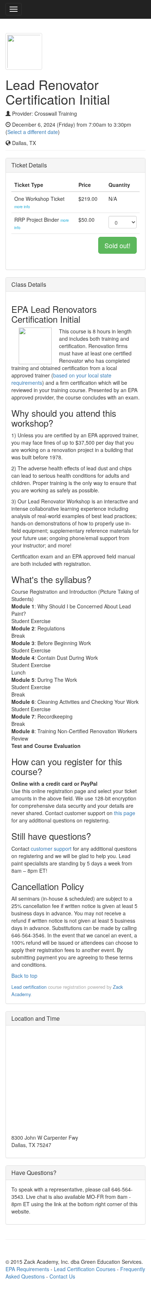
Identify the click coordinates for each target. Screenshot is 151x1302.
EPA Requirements (27, 1269)
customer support (51, 848)
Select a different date (32, 131)
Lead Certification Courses (84, 1269)
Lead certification (29, 986)
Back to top (24, 975)
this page (124, 813)
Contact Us (62, 1276)
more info (22, 206)
